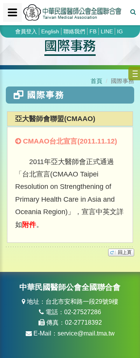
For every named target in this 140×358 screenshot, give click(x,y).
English (50, 31)
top (121, 252)
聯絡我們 (74, 31)
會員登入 (26, 31)
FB (92, 31)
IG (120, 31)
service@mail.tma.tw (86, 333)
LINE (107, 31)
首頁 (96, 81)
